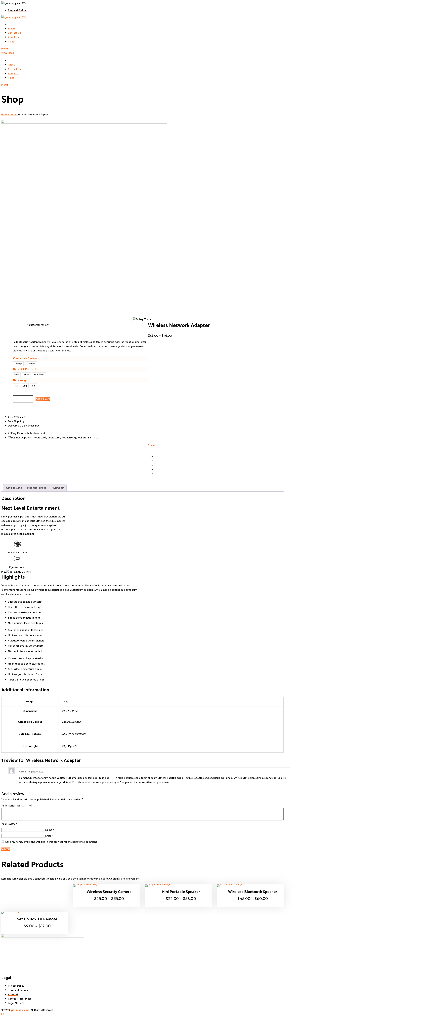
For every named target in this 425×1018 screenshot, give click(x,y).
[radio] (18, 363)
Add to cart (43, 399)
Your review (9, 824)
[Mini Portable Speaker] (178, 885)
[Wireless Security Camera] (106, 885)
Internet (13, 114)
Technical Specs (36, 488)
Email (49, 836)
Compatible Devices (25, 358)
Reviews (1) (57, 488)
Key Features (14, 488)
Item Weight (21, 380)
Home (4, 114)
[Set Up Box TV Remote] (34, 913)
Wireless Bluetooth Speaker (252, 892)
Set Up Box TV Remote (37, 919)
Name (49, 830)
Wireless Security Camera (109, 892)
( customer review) (38, 325)
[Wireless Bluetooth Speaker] (250, 885)
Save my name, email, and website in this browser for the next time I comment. (51, 842)
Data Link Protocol (24, 369)
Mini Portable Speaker (181, 892)
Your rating (7, 806)
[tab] (14, 488)
